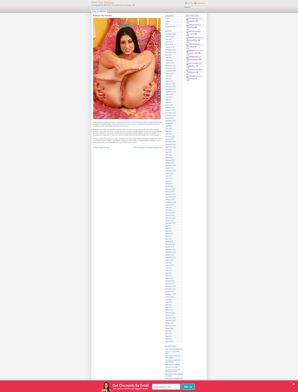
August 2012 (169, 297)
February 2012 (170, 312)
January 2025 (169, 47)
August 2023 (169, 73)
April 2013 (168, 276)
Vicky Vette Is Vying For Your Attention (172, 361)
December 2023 (170, 65)
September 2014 (170, 257)
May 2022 (168, 100)
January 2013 (169, 284)
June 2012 (168, 302)
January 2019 (169, 192)
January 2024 (169, 63)
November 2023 (170, 68)
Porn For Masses (102, 2)
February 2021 (170, 136)
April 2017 (168, 231)
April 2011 (168, 339)
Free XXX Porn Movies (172, 364)
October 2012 (169, 291)
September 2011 (170, 326)
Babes (167, 18)
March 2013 (169, 278)
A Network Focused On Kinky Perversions (172, 370)
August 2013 (169, 265)
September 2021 (170, 121)
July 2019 (168, 176)
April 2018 (168, 210)
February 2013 (170, 281)
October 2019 (169, 168)
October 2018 (169, 199)
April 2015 (168, 239)
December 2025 (170, 34)
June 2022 (168, 97)
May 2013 (168, 273)
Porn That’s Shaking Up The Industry (172, 356)
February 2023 (170, 84)
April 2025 (168, 42)
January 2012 (169, 315)
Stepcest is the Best (171, 367)
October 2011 (169, 323)
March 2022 (169, 105)
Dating (167, 21)
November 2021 (170, 115)
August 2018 (169, 205)
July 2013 (168, 268)
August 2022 (169, 94)
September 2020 (170, 147)
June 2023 (168, 76)
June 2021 (168, 128)
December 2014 (170, 249)
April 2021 (168, 134)
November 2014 (170, 252)
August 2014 (169, 260)
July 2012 (168, 299)
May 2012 (168, 305)
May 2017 (168, 228)
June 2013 (168, 270)
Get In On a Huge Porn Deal (172, 352)
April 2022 (168, 102)
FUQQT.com (102, 11)
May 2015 (168, 236)
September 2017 (170, 223)
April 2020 (168, 155)
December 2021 (170, 113)
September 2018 (170, 202)
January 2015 (169, 247)
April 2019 (168, 184)
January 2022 (169, 110)
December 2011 (170, 318)
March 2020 (169, 157)
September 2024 (170, 52)
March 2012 (169, 310)
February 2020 (170, 160)
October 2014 (169, 255)
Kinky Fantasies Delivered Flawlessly (147, 148)
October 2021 (169, 118)
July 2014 (168, 262)
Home (94, 11)
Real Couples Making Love (174, 378)
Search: (187, 7)
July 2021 (168, 126)
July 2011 (168, 331)
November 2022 (170, 89)
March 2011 (169, 341)
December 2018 (170, 194)
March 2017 (169, 234)
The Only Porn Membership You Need (174, 375)
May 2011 (168, 336)
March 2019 (169, 186)
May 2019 (168, 181)
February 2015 (170, 244)
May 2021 (168, 131)
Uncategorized (170, 26)
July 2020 (168, 150)
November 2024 (170, 50)
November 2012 (170, 289)
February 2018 (170, 213)
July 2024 (168, 55)
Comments (201, 3)
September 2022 (170, 92)
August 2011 (169, 328)
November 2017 (170, 218)
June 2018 (168, 207)
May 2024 (168, 58)
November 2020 (170, 144)
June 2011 (168, 333)
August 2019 (169, 173)
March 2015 (169, 242)
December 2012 (170, 286)
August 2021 (169, 123)
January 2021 (169, 139)
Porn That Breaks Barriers (173, 349)
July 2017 (168, 226)
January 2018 (169, 215)
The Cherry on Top (102, 148)
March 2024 (169, 60)
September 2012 (170, 294)
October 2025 (169, 36)
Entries (190, 3)
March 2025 (169, 44)
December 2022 (170, 86)
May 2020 (168, 152)
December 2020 (170, 142)
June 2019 (168, 178)
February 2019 (170, 189)
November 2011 (170, 320)
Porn (166, 24)
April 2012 (168, 307)
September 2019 (170, 171)
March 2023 (169, 81)
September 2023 (170, 71)
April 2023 (168, 79)
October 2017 (169, 220)
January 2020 (169, 163)
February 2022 (170, 107)
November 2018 (170, 197)
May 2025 (168, 39)
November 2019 (170, 165)
